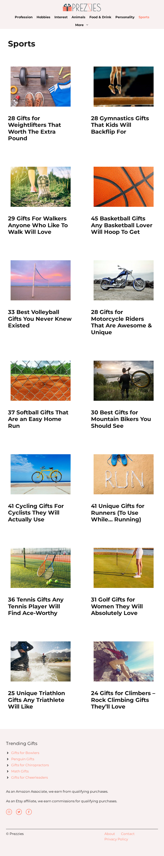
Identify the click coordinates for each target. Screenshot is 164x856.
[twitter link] (19, 812)
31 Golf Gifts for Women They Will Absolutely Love (117, 606)
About (109, 834)
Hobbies (43, 17)
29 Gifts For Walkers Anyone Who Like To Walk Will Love (38, 225)
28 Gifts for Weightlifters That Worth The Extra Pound (34, 128)
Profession (24, 17)
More (79, 25)
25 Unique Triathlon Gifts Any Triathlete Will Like (36, 700)
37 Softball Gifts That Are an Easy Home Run (38, 419)
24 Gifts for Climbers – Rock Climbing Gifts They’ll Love (123, 700)
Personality (125, 17)
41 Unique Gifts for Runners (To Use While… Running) (117, 513)
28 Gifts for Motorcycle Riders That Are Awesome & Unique (121, 322)
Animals (78, 17)
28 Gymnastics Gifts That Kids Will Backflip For (120, 125)
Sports (144, 17)
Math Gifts (20, 771)
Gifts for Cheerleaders (29, 777)
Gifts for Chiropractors (30, 765)
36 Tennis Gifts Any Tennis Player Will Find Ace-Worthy (36, 606)
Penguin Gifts (22, 759)
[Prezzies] (82, 7)
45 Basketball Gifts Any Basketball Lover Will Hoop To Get (121, 225)
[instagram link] (9, 812)
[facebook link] (29, 812)
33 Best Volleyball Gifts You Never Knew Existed (40, 319)
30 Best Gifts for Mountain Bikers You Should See (121, 419)
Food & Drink (100, 17)
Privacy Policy (116, 839)
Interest (61, 17)
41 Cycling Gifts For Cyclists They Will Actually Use (36, 513)
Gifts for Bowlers (25, 753)
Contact (128, 834)
